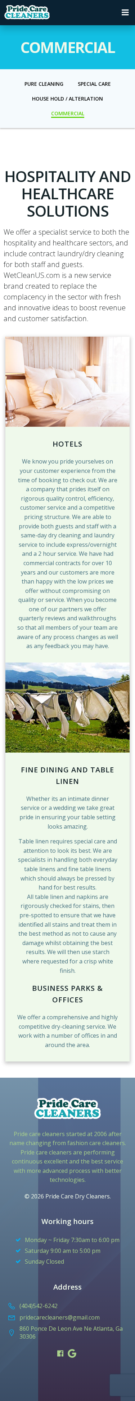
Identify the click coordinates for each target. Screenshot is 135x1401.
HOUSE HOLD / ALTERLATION (67, 98)
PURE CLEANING (43, 83)
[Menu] (125, 12)
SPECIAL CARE (94, 83)
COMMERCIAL (67, 113)
